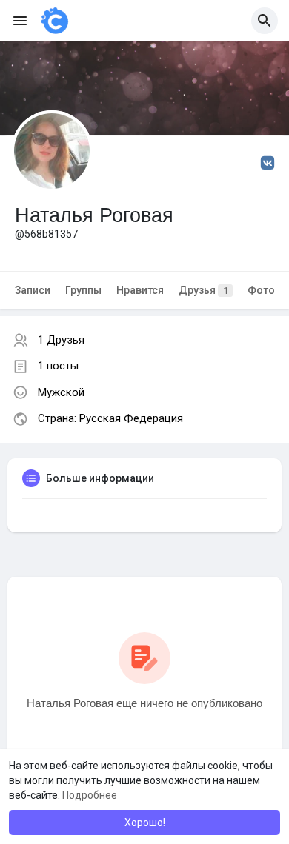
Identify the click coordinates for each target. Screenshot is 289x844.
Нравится (140, 290)
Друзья (203, 290)
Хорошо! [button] (144, 822)
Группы (83, 290)
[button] (264, 20)
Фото (261, 290)
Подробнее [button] (89, 795)
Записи (32, 290)
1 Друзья (61, 339)
